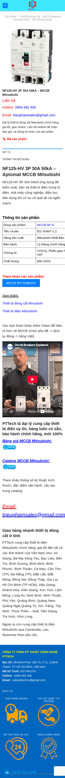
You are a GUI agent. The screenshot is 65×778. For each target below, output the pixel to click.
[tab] (32, 152)
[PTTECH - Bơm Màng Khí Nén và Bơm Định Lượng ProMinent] (32, 5)
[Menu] (5, 5)
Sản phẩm (10, 16)
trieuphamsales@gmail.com (34, 115)
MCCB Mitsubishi (42, 19)
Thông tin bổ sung (15, 159)
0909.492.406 (24, 772)
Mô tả (6, 152)
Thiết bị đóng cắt (30, 16)
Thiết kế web (39, 774)
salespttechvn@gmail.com (28, 680)
